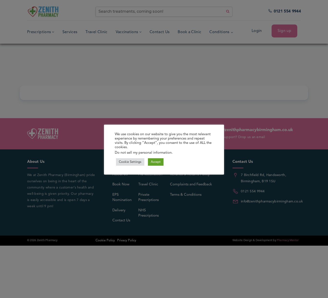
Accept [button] (156, 162)
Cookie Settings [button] (130, 162)
